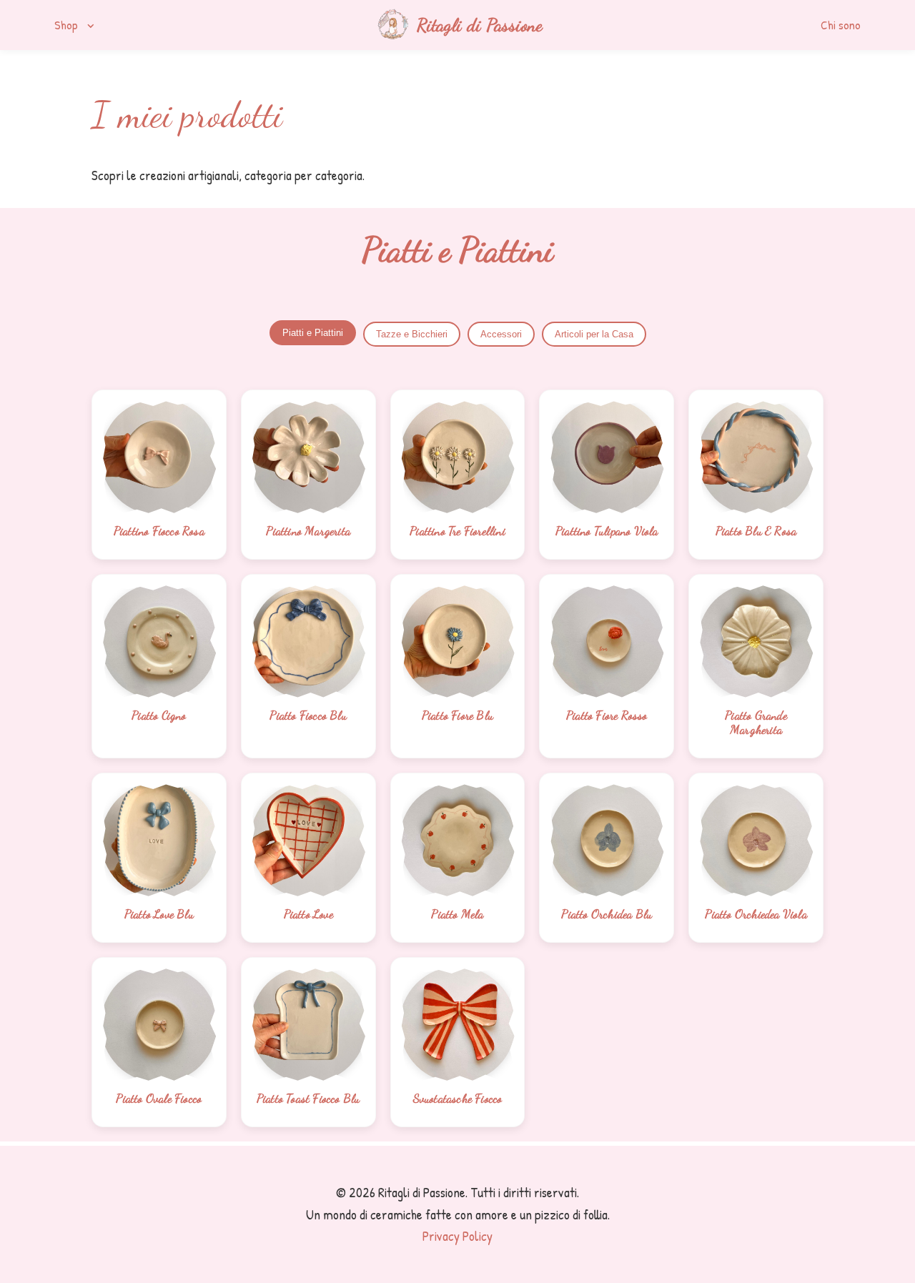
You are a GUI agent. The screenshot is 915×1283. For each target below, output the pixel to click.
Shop (75, 24)
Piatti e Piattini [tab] (312, 332)
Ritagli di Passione (480, 25)
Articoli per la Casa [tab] (594, 334)
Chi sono (841, 24)
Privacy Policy (457, 1236)
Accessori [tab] (501, 334)
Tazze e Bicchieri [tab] (411, 334)
